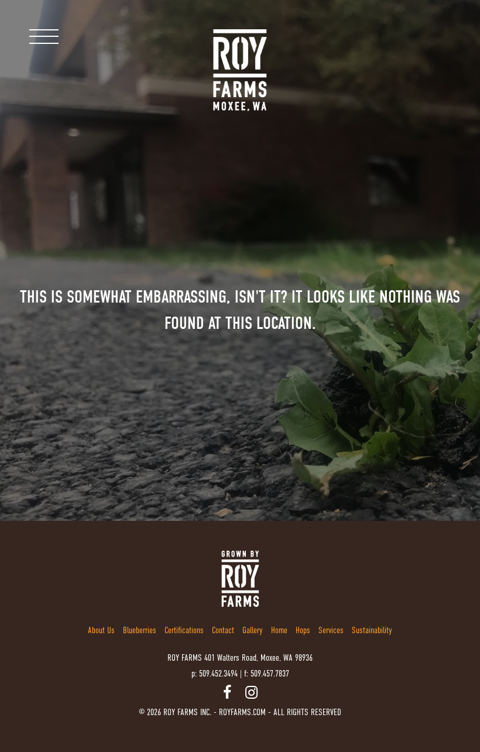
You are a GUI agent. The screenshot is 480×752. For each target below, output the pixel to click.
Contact (223, 630)
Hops (303, 630)
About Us (101, 630)
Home (279, 630)
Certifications (184, 630)
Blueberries (139, 630)
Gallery (252, 630)
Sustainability (372, 630)
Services (331, 630)
